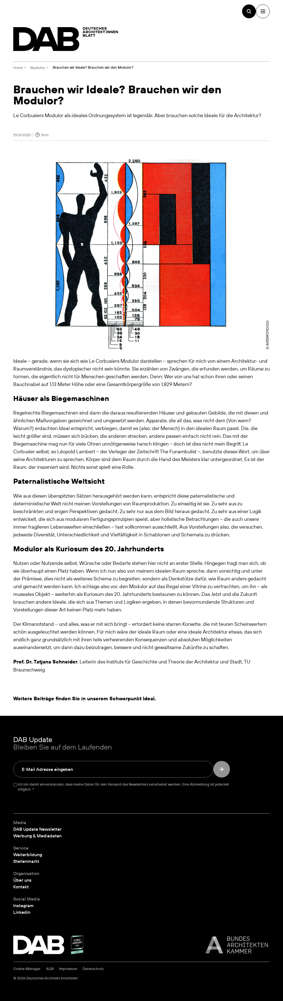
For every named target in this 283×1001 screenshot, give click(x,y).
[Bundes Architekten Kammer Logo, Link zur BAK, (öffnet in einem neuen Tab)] (234, 945)
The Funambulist (178, 451)
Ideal (148, 698)
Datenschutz (93, 968)
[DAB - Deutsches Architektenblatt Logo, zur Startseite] (65, 39)
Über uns (22, 880)
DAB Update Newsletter (37, 829)
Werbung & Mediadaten (37, 835)
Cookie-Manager (27, 968)
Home (18, 67)
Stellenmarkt (26, 861)
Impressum (68, 968)
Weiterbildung (27, 854)
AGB (50, 968)
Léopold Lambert (76, 451)
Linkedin (21, 912)
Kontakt (21, 886)
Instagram (23, 905)
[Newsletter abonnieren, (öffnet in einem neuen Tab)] (221, 769)
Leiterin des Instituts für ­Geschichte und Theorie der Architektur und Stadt (161, 661)
